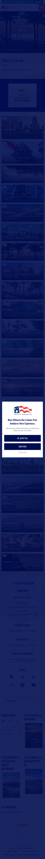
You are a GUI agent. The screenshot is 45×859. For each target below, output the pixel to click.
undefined (22, 446)
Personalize (22, 452)
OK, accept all (22, 438)
